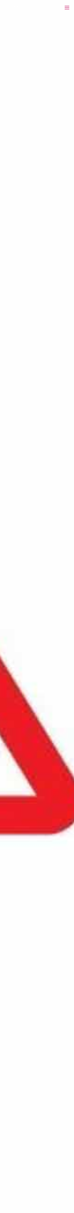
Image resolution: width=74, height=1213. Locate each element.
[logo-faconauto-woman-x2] (14, 7)
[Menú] (67, 7)
